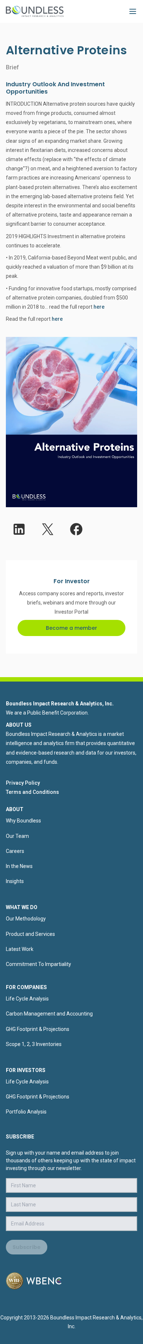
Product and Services (30, 934)
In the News (19, 866)
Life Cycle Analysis (27, 999)
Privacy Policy (23, 783)
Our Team (17, 836)
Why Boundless (23, 821)
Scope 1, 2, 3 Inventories (34, 1044)
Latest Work (19, 949)
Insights (15, 881)
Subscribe (26, 1247)
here (99, 307)
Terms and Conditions (32, 792)
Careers (15, 851)
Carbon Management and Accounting (49, 1014)
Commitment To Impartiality (38, 964)
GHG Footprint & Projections (37, 1029)
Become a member (71, 628)
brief (12, 67)
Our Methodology (26, 919)
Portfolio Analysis (26, 1112)
